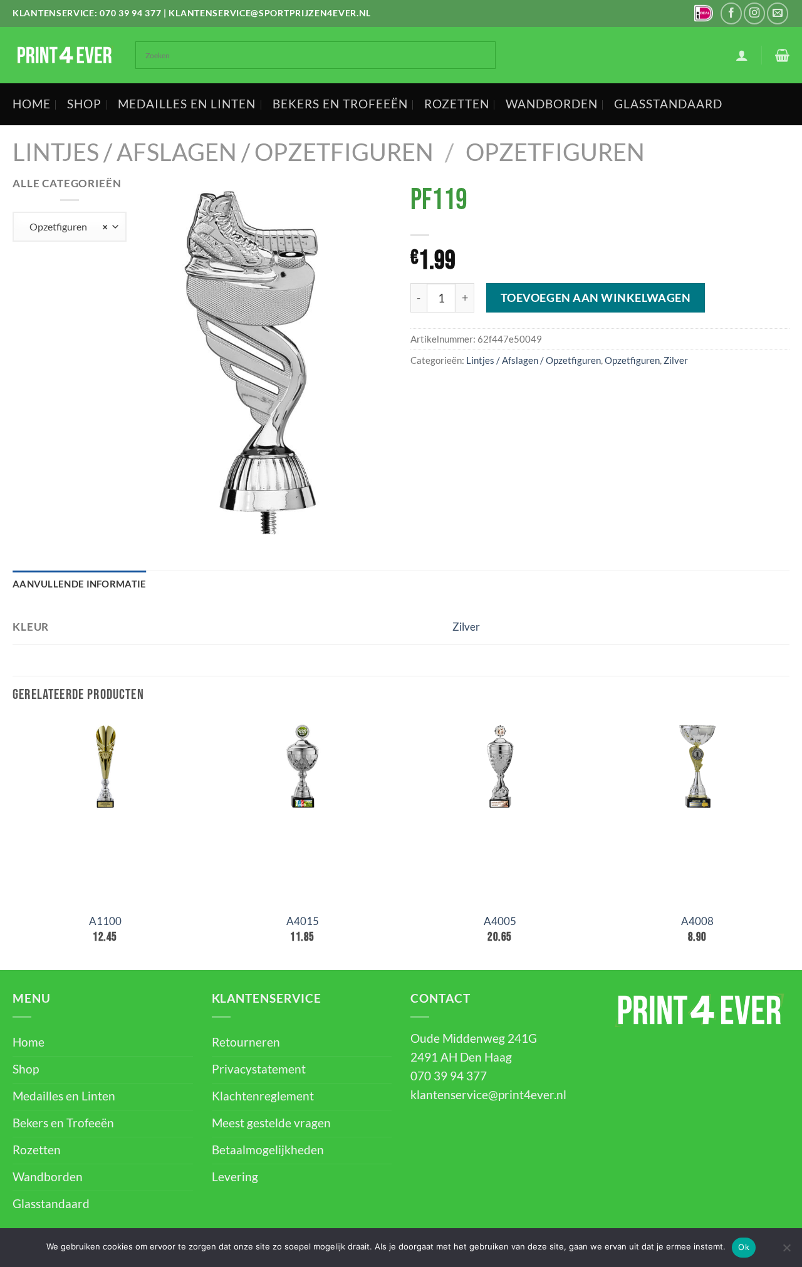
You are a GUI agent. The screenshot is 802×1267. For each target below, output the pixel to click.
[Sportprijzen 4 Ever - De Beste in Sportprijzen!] (65, 55)
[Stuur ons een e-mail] (777, 13)
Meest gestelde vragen (271, 1123)
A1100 (105, 921)
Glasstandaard (668, 104)
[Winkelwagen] (782, 55)
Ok (743, 1247)
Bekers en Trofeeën (340, 104)
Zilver (676, 360)
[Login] (742, 55)
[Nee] (786, 1251)
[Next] (788, 843)
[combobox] (70, 227)
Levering (235, 1177)
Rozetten (456, 104)
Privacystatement (259, 1069)
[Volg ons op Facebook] (731, 13)
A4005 (500, 921)
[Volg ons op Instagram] (754, 13)
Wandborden (552, 104)
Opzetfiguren (555, 152)
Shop (84, 104)
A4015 (302, 921)
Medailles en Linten (187, 104)
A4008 (697, 921)
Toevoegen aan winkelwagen (596, 297)
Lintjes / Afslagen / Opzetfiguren (223, 152)
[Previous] (13, 843)
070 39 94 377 (130, 13)
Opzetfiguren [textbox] (65, 226)
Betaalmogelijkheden (268, 1150)
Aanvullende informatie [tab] (80, 583)
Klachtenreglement (263, 1096)
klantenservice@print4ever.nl (488, 1095)
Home (32, 104)
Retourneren (246, 1042)
